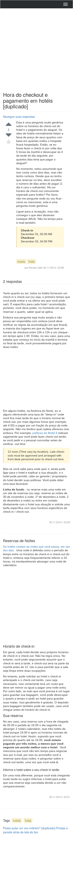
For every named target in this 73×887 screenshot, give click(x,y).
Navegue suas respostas (19, 116)
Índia (31, 261)
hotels (21, 261)
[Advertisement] (36, 49)
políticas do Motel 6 (45, 433)
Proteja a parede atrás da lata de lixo (35, 830)
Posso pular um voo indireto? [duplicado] (29, 828)
